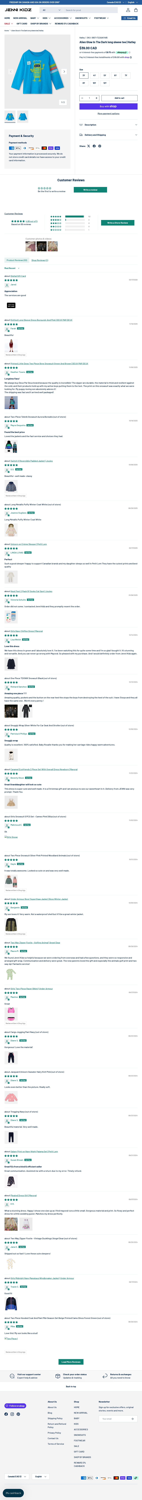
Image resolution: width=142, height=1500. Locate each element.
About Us (52, 1407)
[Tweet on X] (88, 146)
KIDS (76, 1423)
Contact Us (53, 1438)
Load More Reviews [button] (71, 1361)
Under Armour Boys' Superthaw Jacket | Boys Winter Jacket (39, 899)
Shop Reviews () (39, 260)
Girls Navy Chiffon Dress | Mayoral (27, 631)
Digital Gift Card (18, 276)
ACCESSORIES (81, 1429)
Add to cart (119, 98)
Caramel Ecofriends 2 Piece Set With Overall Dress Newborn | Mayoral (44, 769)
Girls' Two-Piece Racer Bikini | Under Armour (32, 988)
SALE (76, 1446)
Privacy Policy (54, 1432)
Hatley (82, 37)
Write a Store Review (117, 222)
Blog (50, 1412)
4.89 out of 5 (31, 221)
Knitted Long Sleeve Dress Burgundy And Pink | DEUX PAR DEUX (41, 320)
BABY (76, 1418)
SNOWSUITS (80, 1435)
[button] (136, 10)
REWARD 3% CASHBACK (66, 23)
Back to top (71, 1386)
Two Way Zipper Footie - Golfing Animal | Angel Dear (35, 942)
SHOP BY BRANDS (82, 1457)
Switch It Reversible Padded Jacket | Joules (32, 461)
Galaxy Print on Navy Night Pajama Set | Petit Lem (34, 1151)
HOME (7, 18)
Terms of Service (56, 1443)
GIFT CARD (22, 23)
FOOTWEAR (79, 1440)
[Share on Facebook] (94, 146)
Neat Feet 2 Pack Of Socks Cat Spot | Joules (31, 591)
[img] (24, 221)
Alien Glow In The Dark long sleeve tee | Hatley (27, 30)
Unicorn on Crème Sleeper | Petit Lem (29, 544)
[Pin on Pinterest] (99, 146)
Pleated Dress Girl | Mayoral (24, 1195)
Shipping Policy (55, 1418)
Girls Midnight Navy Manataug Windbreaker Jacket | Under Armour (42, 1278)
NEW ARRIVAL (20, 18)
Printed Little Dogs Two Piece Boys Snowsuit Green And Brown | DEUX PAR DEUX (49, 363)
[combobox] (79, 10)
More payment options (108, 113)
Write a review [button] (90, 189)
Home (6, 30)
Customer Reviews (13, 213)
